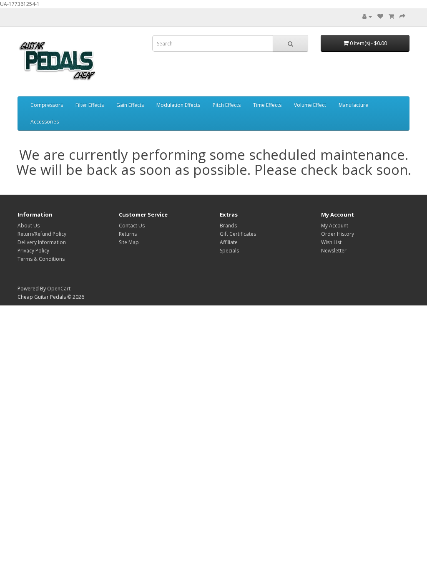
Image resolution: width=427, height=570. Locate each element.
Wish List (331, 242)
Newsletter (334, 250)
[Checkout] (402, 16)
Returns (128, 233)
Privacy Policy (33, 250)
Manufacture (353, 104)
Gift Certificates (238, 233)
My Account (334, 225)
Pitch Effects (227, 104)
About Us (29, 225)
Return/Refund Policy (42, 233)
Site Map (129, 242)
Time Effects (267, 104)
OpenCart (58, 288)
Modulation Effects (178, 104)
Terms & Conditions (41, 258)
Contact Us (132, 225)
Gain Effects (130, 104)
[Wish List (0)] (380, 16)
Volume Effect (310, 104)
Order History (337, 233)
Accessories (44, 121)
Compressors (46, 104)
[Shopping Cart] (391, 16)
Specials (229, 250)
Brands (228, 225)
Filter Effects (89, 104)
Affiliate (229, 242)
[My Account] (367, 16)
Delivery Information (42, 242)
